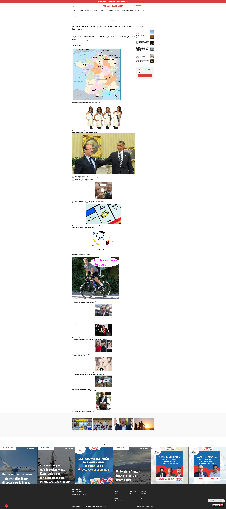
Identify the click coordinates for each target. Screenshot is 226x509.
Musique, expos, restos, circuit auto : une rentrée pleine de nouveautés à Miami (142, 55)
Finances (115, 430)
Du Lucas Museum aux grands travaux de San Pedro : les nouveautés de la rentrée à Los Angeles (142, 49)
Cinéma (138, 39)
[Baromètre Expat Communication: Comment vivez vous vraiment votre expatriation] (144, 424)
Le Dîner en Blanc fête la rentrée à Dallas (101, 432)
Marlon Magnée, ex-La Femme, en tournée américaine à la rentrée (142, 42)
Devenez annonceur (76, 496)
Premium (138, 5)
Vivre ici (135, 430)
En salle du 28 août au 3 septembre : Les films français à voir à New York (142, 36)
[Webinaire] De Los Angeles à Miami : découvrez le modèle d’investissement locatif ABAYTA (123, 432)
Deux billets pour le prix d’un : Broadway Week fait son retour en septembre (81, 432)
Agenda (73, 430)
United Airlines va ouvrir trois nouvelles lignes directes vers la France (142, 31)
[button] (132, 5)
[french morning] (113, 6)
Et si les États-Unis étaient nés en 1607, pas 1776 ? (142, 61)
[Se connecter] (134, 5)
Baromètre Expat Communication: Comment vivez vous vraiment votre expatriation (143, 432)
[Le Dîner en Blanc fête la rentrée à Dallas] (102, 424)
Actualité (138, 33)
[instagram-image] (18, 465)
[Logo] (92, 490)
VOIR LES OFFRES (125, 1)
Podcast (138, 62)
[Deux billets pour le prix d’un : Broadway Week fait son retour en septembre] (82, 424)
